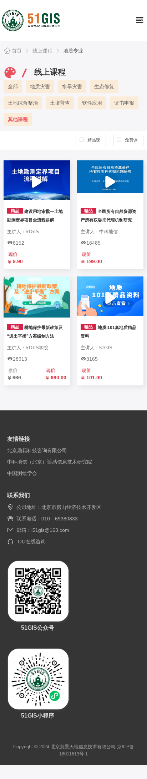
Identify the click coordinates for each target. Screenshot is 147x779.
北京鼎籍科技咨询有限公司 (37, 450)
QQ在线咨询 (32, 541)
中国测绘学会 (22, 473)
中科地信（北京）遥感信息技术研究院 (49, 462)
